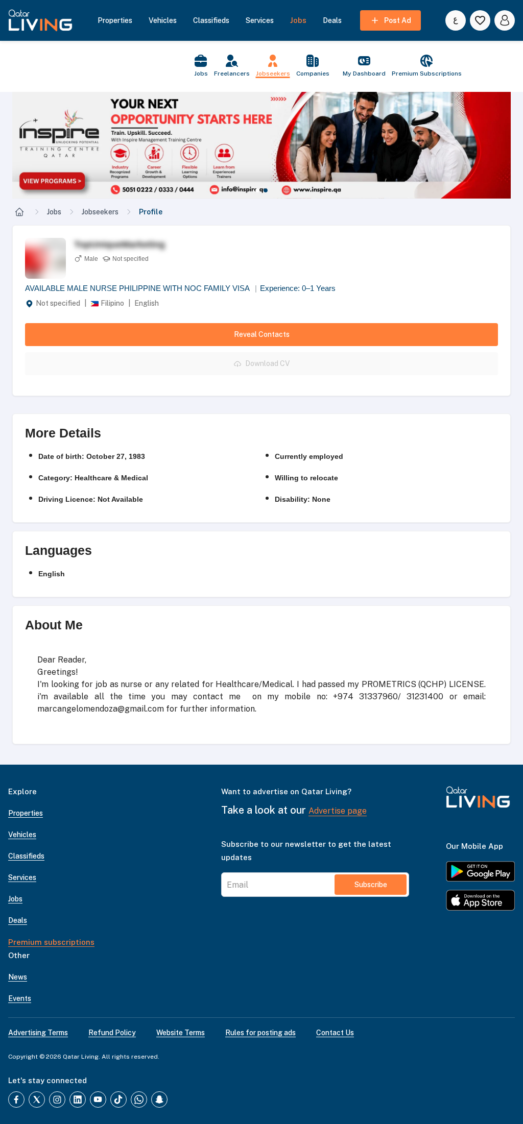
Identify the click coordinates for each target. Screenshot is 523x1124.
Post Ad (397, 20)
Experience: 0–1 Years (298, 288)
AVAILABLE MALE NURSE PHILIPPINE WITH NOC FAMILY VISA (141, 288)
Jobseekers (100, 212)
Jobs (54, 212)
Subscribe (370, 885)
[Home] (19, 212)
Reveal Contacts (262, 334)
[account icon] (504, 20)
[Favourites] (480, 20)
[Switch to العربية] (455, 20)
